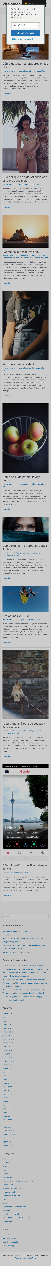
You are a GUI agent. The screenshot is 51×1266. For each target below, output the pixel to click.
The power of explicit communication (29, 966)
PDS (4, 1199)
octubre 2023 (7, 1065)
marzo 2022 (7, 1120)
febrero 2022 (7, 1123)
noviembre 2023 (8, 1061)
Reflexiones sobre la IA (11, 1214)
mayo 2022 (6, 1112)
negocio (22, 620)
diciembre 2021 (8, 1131)
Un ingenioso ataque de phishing (14, 931)
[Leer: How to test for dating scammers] (25, 46)
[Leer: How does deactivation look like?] (25, 231)
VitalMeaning (14, 4)
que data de (23, 71)
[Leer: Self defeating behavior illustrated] (25, 529)
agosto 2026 (7, 1013)
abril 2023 (6, 1083)
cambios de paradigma (37, 368)
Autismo (5, 1163)
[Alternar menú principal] (46, 4)
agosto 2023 (7, 1068)
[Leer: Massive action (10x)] (25, 599)
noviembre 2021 (8, 1134)
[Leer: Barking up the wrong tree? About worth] (25, 684)
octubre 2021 (7, 1138)
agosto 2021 (7, 1145)
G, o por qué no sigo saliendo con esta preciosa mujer (24, 178)
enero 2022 (6, 1127)
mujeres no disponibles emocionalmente (17, 1181)
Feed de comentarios (10, 1242)
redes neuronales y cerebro (12, 1188)
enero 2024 (6, 1054)
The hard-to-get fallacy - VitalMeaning (17, 997)
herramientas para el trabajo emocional (17, 1218)
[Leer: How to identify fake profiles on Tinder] (25, 812)
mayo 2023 (6, 1079)
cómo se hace (34, 71)
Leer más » (6, 94)
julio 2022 (6, 1105)
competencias (7, 1210)
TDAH (4, 1159)
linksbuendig (7, 966)
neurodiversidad (8, 1192)
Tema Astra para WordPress (25, 1258)
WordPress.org (8, 1246)
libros (4, 1166)
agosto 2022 (7, 1101)
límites (21, 184)
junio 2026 (6, 1021)
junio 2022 (6, 1109)
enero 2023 (6, 1091)
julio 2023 (6, 1072)
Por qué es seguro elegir (18, 364)
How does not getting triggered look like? (30, 993)
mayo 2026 (6, 1024)
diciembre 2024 (8, 1039)
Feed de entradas (9, 1238)
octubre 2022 (7, 1098)
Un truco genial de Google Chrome (15, 952)
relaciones (6, 1203)
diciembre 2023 (8, 1057)
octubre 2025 (7, 1032)
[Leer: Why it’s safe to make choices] (25, 325)
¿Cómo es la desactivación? (20, 252)
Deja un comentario (9, 71)
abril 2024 (6, 1046)
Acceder (5, 1235)
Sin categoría (7, 1221)
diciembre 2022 (8, 1094)
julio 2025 (6, 1036)
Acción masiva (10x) (15, 616)
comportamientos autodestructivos (29, 258)
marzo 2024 (7, 1050)
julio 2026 (6, 1017)
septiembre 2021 (8, 1142)
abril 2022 (6, 1116)
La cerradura (7, 935)
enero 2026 (6, 1028)
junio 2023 (6, 1076)
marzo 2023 (7, 1087)
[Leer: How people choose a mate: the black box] (25, 438)
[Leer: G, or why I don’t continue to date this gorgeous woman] (25, 137)
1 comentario (7, 553)
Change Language (25, 33)
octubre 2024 (7, 1043)
